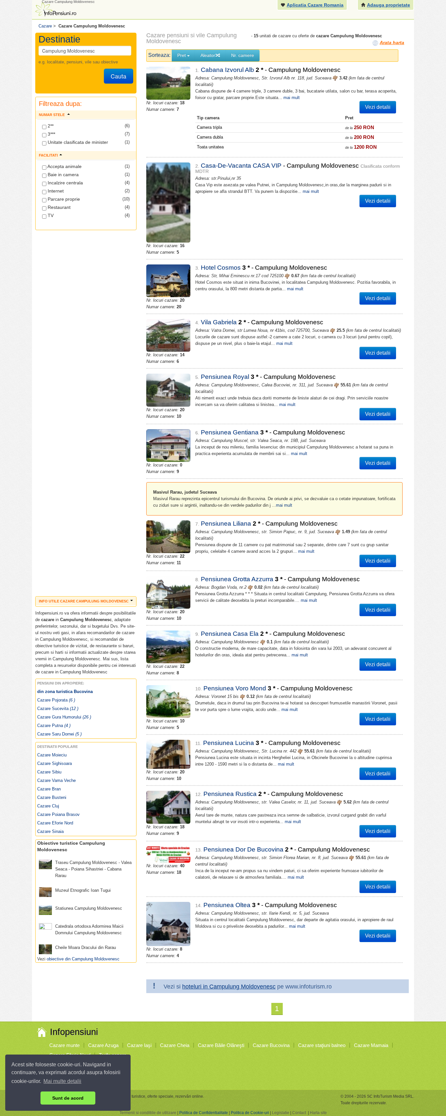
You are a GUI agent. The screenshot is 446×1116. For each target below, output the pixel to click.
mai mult (291, 97)
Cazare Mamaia (371, 1045)
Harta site (318, 1112)
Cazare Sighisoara (54, 763)
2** (50, 125)
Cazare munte (64, 1045)
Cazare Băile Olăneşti (221, 1045)
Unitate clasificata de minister (77, 142)
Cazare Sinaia (50, 831)
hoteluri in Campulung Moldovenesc (229, 986)
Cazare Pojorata (56, 700)
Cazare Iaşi (139, 1045)
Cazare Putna (54, 725)
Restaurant (58, 207)
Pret (182, 55)
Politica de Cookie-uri (250, 1112)
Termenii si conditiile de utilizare (147, 1112)
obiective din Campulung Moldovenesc (83, 958)
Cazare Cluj (48, 805)
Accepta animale (64, 166)
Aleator (207, 55)
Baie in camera (62, 174)
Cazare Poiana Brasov (58, 814)
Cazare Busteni (51, 797)
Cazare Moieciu (52, 754)
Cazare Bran (49, 788)
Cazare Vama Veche (56, 780)
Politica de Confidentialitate (203, 1112)
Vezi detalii (377, 107)
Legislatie (280, 1112)
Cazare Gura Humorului (64, 717)
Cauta (118, 76)
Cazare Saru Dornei (59, 734)
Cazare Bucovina (271, 1045)
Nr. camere (242, 55)
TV (50, 215)
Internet (55, 191)
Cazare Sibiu (49, 771)
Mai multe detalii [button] (62, 1081)
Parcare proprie (63, 199)
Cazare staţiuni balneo (321, 1045)
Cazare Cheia (174, 1045)
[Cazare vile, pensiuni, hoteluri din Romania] (55, 8)
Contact (299, 1112)
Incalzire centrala (64, 182)
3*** (50, 134)
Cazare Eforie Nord (55, 822)
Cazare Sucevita (57, 708)
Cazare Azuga (103, 1045)
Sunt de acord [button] (68, 1098)
